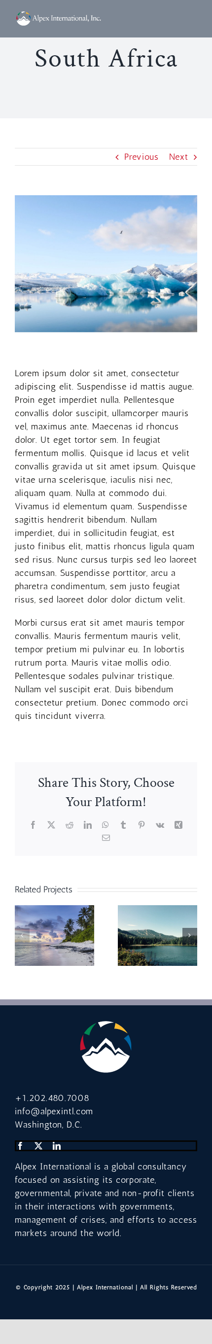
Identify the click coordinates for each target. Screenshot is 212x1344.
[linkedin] (57, 1146)
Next (178, 156)
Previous (141, 156)
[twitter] (39, 1146)
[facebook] (20, 1146)
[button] (22, 935)
